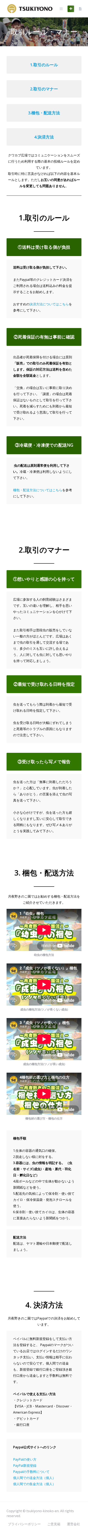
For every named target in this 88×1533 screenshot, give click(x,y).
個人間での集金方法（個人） (34, 1484)
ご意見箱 (53, 1524)
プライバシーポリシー (24, 1524)
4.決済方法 (44, 137)
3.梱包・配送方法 (44, 113)
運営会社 (73, 1524)
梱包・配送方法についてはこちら (37, 490)
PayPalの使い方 (24, 1459)
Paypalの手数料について (31, 1471)
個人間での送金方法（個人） (34, 1478)
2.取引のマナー (44, 89)
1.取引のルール (44, 64)
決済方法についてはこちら (49, 304)
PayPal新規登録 (24, 1465)
